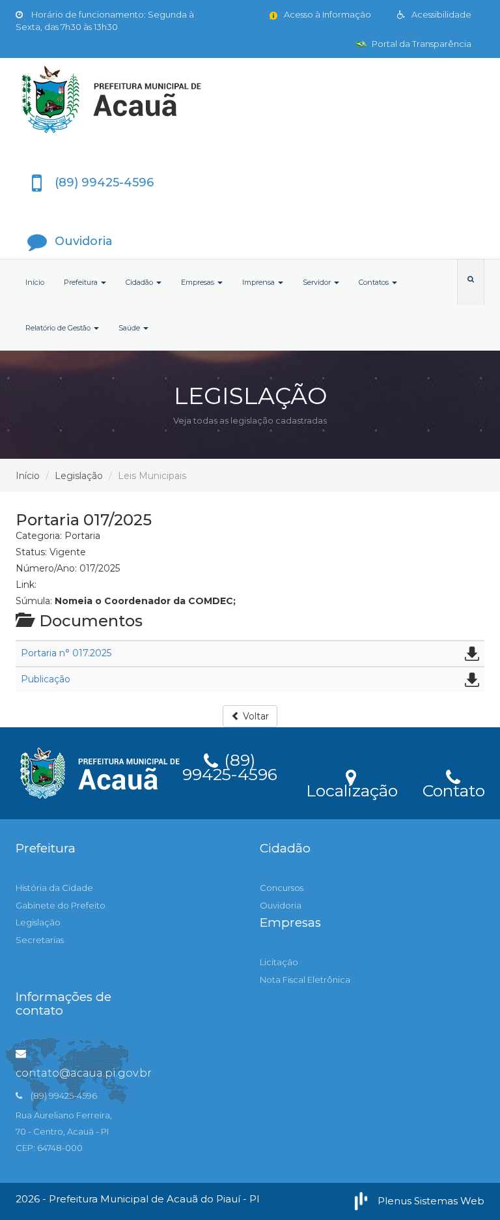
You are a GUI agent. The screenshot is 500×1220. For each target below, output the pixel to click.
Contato (453, 788)
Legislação (79, 476)
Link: (26, 584)
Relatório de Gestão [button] (58, 327)
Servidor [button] (318, 282)
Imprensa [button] (259, 282)
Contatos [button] (375, 282)
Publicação (45, 679)
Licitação (279, 962)
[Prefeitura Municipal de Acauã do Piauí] (250, 100)
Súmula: (34, 601)
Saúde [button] (130, 327)
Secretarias (40, 940)
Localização (352, 788)
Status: (31, 552)
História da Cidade (54, 887)
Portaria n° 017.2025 (66, 653)
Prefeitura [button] (82, 282)
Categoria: (39, 536)
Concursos (281, 887)
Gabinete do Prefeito (60, 905)
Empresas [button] (198, 282)
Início (34, 282)
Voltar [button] (254, 716)
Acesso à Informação (326, 14)
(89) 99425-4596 (229, 765)
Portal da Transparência (420, 43)
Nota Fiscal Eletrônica (305, 979)
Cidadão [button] (140, 282)
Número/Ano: (46, 568)
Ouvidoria (280, 905)
